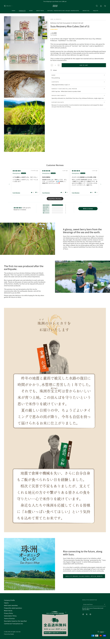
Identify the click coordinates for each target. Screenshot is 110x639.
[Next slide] (100, 184)
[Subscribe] (105, 604)
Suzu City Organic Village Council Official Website (84, 576)
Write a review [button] (88, 209)
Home (51, 19)
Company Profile (9, 600)
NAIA (9, 631)
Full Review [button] (16, 193)
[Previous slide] (9, 184)
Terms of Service (9, 618)
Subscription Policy (10, 616)
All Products (57, 19)
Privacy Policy (8, 613)
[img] (17, 171)
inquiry (6, 603)
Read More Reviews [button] (54, 199)
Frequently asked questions (13, 608)
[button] (97, 6)
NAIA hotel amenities (11, 605)
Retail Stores (8, 611)
